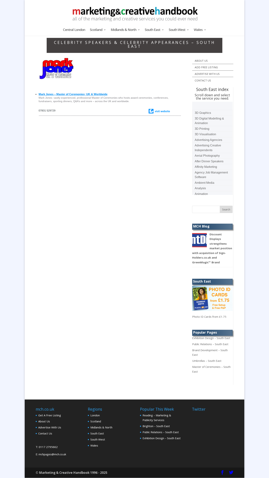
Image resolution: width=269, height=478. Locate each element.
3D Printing (202, 128)
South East (152, 30)
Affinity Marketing (206, 166)
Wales (198, 30)
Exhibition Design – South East (211, 338)
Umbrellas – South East (206, 361)
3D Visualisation (205, 134)
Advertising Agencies (208, 139)
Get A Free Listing (49, 415)
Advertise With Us (49, 427)
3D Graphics (203, 112)
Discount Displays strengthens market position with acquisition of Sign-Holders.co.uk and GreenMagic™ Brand (212, 248)
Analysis (200, 188)
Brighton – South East (156, 426)
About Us (44, 421)
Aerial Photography (207, 155)
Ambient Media (204, 182)
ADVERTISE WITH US (207, 74)
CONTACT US (203, 80)
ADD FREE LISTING (206, 67)
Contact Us (45, 433)
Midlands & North (123, 30)
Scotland (96, 30)
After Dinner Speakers (209, 161)
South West (177, 30)
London (95, 415)
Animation (201, 193)
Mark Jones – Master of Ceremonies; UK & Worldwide (73, 94)
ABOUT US (201, 60)
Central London (74, 30)
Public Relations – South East (210, 344)
